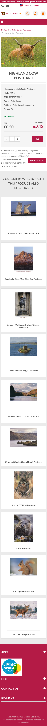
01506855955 (3, 5)
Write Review (36, 161)
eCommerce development (14, 720)
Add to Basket (37, 139)
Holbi (30, 720)
